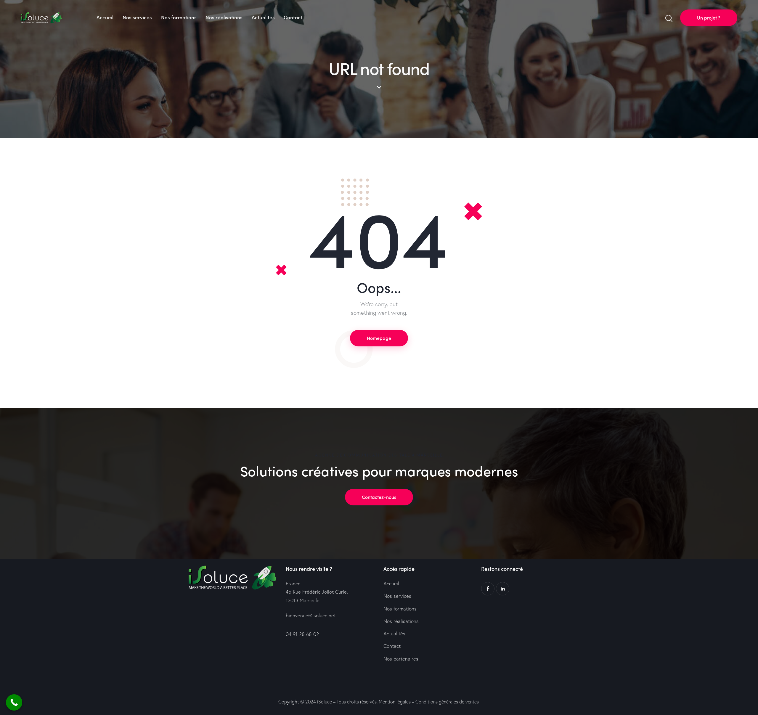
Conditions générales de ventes (447, 702)
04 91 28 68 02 (302, 634)
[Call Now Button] (14, 702)
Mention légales (395, 702)
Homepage (379, 338)
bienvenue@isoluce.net (311, 615)
